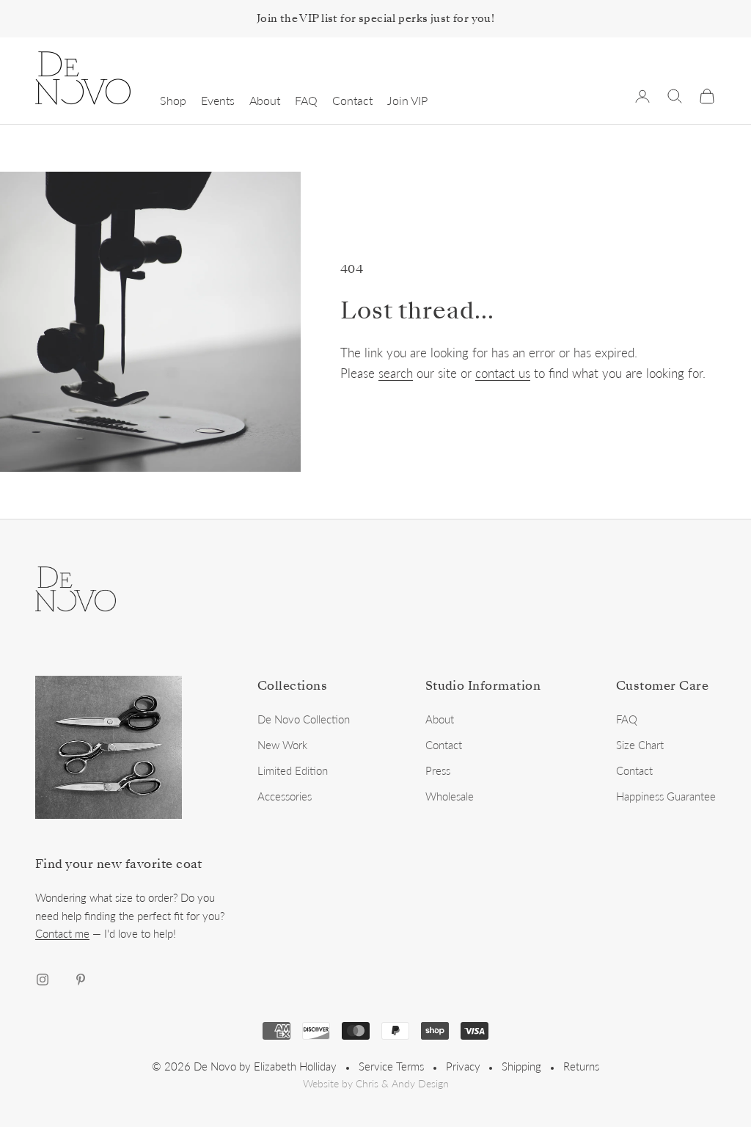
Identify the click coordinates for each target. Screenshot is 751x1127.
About (264, 100)
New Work (282, 744)
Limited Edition (292, 770)
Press (437, 770)
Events (218, 100)
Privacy (463, 1066)
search (395, 373)
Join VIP (407, 100)
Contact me (62, 933)
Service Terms (391, 1066)
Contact (352, 100)
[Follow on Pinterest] (80, 979)
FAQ (306, 100)
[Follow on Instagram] (42, 979)
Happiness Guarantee (666, 796)
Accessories (284, 796)
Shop (173, 100)
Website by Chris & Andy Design (376, 1084)
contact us (502, 373)
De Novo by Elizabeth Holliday (265, 1066)
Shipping (521, 1066)
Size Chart (640, 744)
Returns (581, 1066)
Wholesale (449, 796)
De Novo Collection (303, 719)
